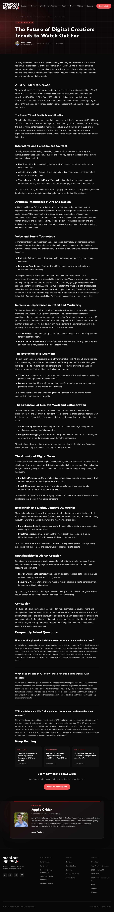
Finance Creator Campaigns (46, 871)
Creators (24, 6)
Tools (64, 6)
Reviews (69, 862)
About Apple (38, 832)
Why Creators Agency (48, 6)
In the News (70, 878)
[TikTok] (16, 875)
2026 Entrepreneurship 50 (100, 879)
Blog (71, 6)
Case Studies (71, 866)
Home (17, 17)
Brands (33, 6)
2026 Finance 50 (97, 870)
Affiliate (80, 6)
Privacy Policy (94, 906)
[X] (5, 875)
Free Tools (95, 862)
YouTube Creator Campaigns (46, 878)
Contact (90, 6)
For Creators (45, 862)
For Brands (44, 866)
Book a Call (103, 6)
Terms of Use (106, 906)
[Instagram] (10, 875)
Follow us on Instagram (57, 787)
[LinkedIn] (22, 875)
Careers (94, 892)
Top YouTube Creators (100, 866)
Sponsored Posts (72, 874)
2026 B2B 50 (96, 874)
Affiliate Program (46, 883)
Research (69, 870)
